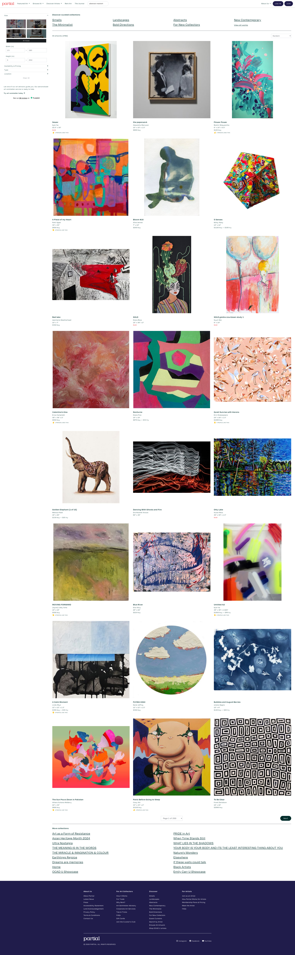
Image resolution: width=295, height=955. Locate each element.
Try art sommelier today (14, 93)
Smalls (57, 20)
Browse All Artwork (157, 925)
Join (289, 4)
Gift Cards (120, 918)
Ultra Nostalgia (62, 843)
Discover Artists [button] (53, 3)
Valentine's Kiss (60, 412)
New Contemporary (247, 20)
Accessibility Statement (93, 906)
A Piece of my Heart (61, 219)
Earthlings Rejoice (64, 857)
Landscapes (121, 20)
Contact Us (88, 918)
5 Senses (218, 219)
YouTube (207, 941)
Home (56, 867)
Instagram (182, 941)
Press (86, 902)
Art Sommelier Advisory (126, 906)
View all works (241, 25)
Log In (278, 4)
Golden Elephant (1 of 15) (64, 509)
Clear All (26, 78)
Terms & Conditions (92, 915)
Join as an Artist (188, 896)
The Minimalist (62, 24)
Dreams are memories (67, 862)
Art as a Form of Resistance (71, 833)
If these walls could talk (189, 862)
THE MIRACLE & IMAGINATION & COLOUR (80, 852)
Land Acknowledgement (94, 909)
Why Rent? (120, 902)
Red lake (56, 317)
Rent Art (68, 3)
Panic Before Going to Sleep (146, 799)
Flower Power (220, 122)
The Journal (79, 3)
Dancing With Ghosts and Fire (147, 509)
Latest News (89, 899)
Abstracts (180, 20)
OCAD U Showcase (65, 871)
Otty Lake (218, 509)
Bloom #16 (138, 219)
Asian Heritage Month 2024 (71, 838)
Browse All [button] (37, 3)
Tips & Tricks (121, 912)
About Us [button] (265, 3)
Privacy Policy (89, 912)
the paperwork (140, 122)
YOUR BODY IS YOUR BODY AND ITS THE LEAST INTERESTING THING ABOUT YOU (228, 848)
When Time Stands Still (189, 838)
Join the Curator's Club (125, 922)
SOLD (135, 317)
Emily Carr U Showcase (189, 871)
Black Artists (182, 867)
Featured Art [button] (22, 3)
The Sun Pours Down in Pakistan (67, 799)
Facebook (195, 941)
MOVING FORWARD (61, 604)
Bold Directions (123, 24)
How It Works (121, 896)
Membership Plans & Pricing (193, 902)
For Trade (120, 899)
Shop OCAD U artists (157, 928)
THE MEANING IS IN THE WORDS (74, 848)
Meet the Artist (188, 906)
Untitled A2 (219, 604)
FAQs (118, 915)
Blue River (138, 604)
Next (285, 818)
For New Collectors (186, 24)
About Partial (89, 896)
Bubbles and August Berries (227, 702)
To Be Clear (219, 799)
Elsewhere (180, 857)
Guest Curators (155, 918)
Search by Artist (156, 922)
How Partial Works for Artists (194, 899)
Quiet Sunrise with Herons (226, 412)
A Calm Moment (60, 702)
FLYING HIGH (139, 702)
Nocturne (137, 412)
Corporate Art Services (126, 909)
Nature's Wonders (185, 852)
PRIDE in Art (181, 833)
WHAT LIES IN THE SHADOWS (193, 843)
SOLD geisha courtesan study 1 (229, 317)
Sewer (55, 122)
